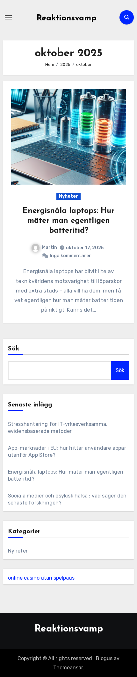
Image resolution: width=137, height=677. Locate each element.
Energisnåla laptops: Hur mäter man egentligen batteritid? (68, 221)
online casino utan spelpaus (41, 578)
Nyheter (68, 196)
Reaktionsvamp (67, 18)
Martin (49, 247)
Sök (14, 349)
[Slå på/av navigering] (8, 17)
